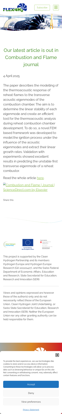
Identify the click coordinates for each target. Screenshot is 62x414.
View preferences (31, 401)
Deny (31, 393)
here (40, 178)
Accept (31, 384)
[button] (57, 355)
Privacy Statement (31, 410)
